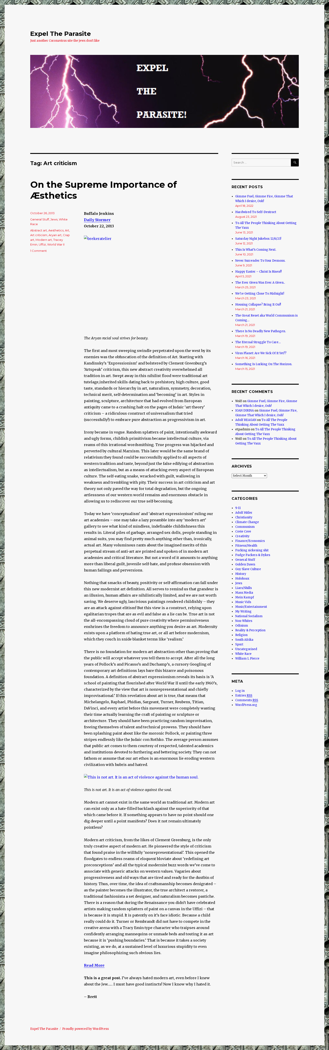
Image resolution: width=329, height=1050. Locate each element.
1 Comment (38, 250)
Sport (239, 644)
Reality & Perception (250, 630)
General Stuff (39, 219)
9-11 (238, 508)
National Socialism (249, 616)
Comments (246, 700)
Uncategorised (246, 649)
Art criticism (38, 235)
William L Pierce (247, 658)
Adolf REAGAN (245, 420)
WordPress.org (246, 705)
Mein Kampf (244, 597)
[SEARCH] (295, 162)
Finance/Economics (250, 541)
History (240, 574)
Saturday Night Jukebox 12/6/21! (258, 239)
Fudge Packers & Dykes (252, 555)
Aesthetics (56, 230)
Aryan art (55, 235)
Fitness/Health (246, 546)
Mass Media (244, 593)
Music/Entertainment (251, 607)
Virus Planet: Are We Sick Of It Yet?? (260, 353)
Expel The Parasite (60, 33)
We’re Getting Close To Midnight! (259, 293)
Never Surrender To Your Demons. (260, 261)
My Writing (243, 611)
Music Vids (243, 602)
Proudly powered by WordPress (85, 1029)
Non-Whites (243, 621)
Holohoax (242, 578)
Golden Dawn (245, 564)
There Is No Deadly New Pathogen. (260, 331)
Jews (54, 219)
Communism (245, 527)
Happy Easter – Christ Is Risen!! (258, 272)
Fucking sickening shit (252, 550)
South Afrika (244, 640)
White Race (243, 654)
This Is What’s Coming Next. (255, 250)
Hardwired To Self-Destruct (255, 212)
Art (67, 230)
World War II (55, 244)
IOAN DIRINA (244, 410)
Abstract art (38, 230)
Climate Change (247, 522)
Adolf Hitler (243, 513)
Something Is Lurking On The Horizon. (263, 364)
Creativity (242, 536)
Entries (243, 695)
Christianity (243, 517)
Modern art (44, 239)
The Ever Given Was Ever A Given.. (260, 283)
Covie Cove (243, 531)
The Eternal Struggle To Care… (258, 342)
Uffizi (42, 244)
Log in (240, 691)
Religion (241, 635)
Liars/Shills (243, 588)
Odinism (241, 625)
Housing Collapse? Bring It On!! (258, 304)
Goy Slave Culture (248, 569)
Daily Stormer (97, 220)
